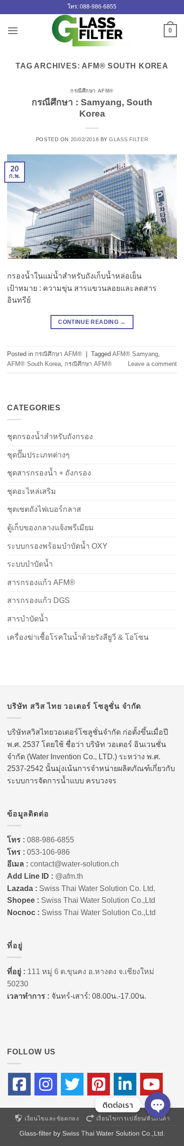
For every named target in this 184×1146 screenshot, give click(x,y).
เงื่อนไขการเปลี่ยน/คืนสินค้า (133, 1118)
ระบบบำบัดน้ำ (30, 564)
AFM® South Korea (34, 363)
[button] (12, 30)
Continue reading (92, 322)
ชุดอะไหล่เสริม (31, 491)
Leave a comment (152, 363)
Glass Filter (128, 139)
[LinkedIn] (125, 1084)
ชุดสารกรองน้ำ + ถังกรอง (49, 473)
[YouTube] (151, 1084)
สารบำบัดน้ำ (27, 619)
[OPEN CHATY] (157, 1105)
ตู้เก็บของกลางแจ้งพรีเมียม (50, 528)
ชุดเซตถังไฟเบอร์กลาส (44, 509)
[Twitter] (72, 1084)
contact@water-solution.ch (74, 864)
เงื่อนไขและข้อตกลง (52, 1118)
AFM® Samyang (135, 353)
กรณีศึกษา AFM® (92, 90)
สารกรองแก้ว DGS (38, 600)
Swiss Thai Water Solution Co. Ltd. (97, 888)
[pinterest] (98, 1084)
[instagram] (45, 1084)
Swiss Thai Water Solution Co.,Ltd (98, 900)
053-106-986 (48, 852)
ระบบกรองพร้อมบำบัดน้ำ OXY (57, 546)
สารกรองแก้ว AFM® (41, 582)
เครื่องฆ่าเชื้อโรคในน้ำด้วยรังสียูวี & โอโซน (78, 637)
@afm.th (69, 876)
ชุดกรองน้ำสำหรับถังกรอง (50, 437)
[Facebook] (19, 1084)
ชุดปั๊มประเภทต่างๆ (38, 455)
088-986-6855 (50, 840)
